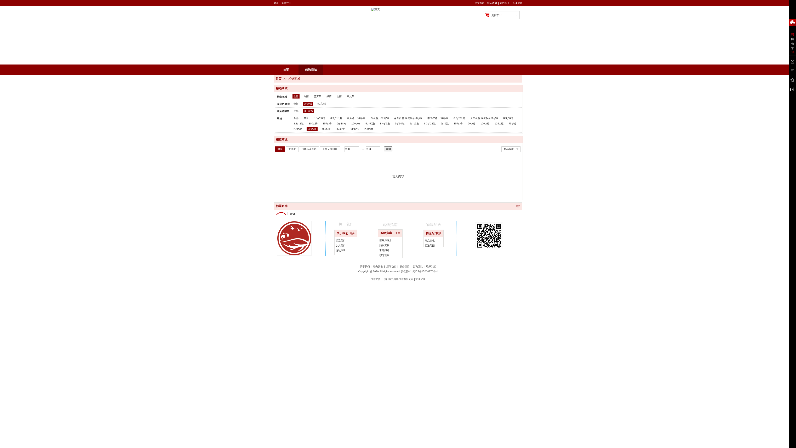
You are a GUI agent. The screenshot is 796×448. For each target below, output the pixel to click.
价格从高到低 (309, 149)
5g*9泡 (445, 123)
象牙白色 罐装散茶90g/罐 (408, 118)
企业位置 (517, 3)
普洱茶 (317, 96)
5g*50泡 (308, 111)
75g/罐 (512, 123)
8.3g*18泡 (336, 118)
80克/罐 (321, 103)
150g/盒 (355, 123)
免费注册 (286, 3)
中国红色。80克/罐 (437, 118)
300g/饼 (313, 123)
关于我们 (342, 233)
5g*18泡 (341, 123)
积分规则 (384, 255)
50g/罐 (471, 123)
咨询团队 (418, 266)
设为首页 (479, 3)
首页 (279, 78)
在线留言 (505, 3)
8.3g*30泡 (319, 118)
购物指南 (386, 233)
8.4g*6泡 (385, 123)
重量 (306, 118)
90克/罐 (308, 103)
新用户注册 (385, 240)
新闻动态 (391, 266)
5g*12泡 (354, 129)
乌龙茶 (350, 96)
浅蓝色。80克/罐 (356, 118)
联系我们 (341, 240)
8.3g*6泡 (508, 118)
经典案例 (378, 266)
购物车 (496, 15)
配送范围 (430, 245)
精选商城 (294, 78)
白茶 (306, 96)
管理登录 (420, 279)
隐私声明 (341, 250)
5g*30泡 (399, 123)
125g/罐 (499, 123)
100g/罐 (485, 123)
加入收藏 (492, 3)
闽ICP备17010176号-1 (425, 271)
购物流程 (384, 245)
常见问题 (384, 250)
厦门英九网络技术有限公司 (399, 279)
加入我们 (341, 245)
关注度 (292, 149)
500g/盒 (312, 129)
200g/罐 (298, 129)
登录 (276, 3)
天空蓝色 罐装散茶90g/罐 (484, 118)
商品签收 (430, 240)
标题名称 (282, 206)
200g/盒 (368, 129)
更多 (518, 206)
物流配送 (431, 233)
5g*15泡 (414, 123)
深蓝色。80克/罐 (380, 118)
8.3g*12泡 (430, 123)
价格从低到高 (329, 149)
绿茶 (328, 96)
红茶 (339, 96)
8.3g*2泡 (298, 123)
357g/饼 (327, 123)
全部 (296, 96)
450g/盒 (326, 129)
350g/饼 (340, 129)
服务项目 (405, 266)
